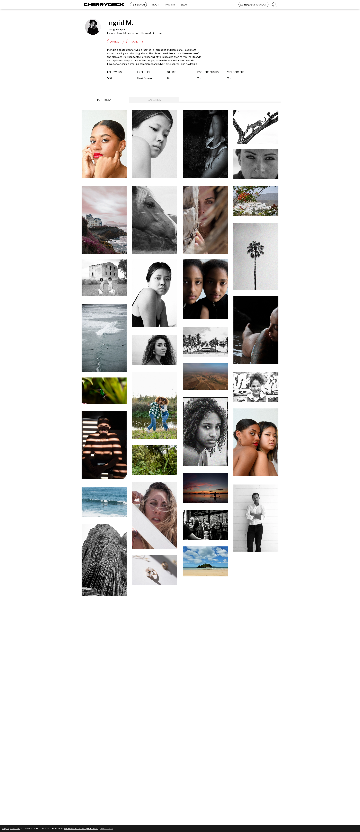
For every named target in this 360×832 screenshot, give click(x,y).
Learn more (106, 828)
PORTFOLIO (104, 99)
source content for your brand (81, 828)
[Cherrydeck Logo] (103, 4)
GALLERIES (154, 99)
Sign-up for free (11, 828)
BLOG (184, 4)
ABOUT (155, 4)
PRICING (170, 4)
